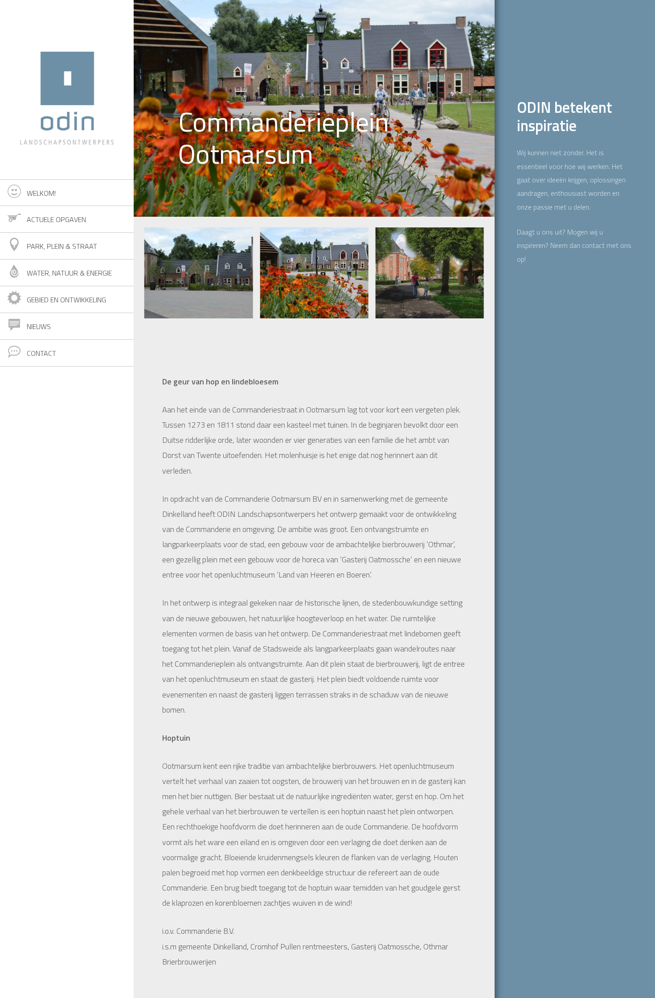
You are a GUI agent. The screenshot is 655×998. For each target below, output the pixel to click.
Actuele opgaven (56, 219)
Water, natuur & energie (69, 273)
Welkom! (41, 193)
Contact (41, 353)
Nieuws (39, 326)
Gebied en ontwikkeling (66, 299)
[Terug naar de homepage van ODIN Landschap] (67, 89)
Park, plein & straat (62, 246)
